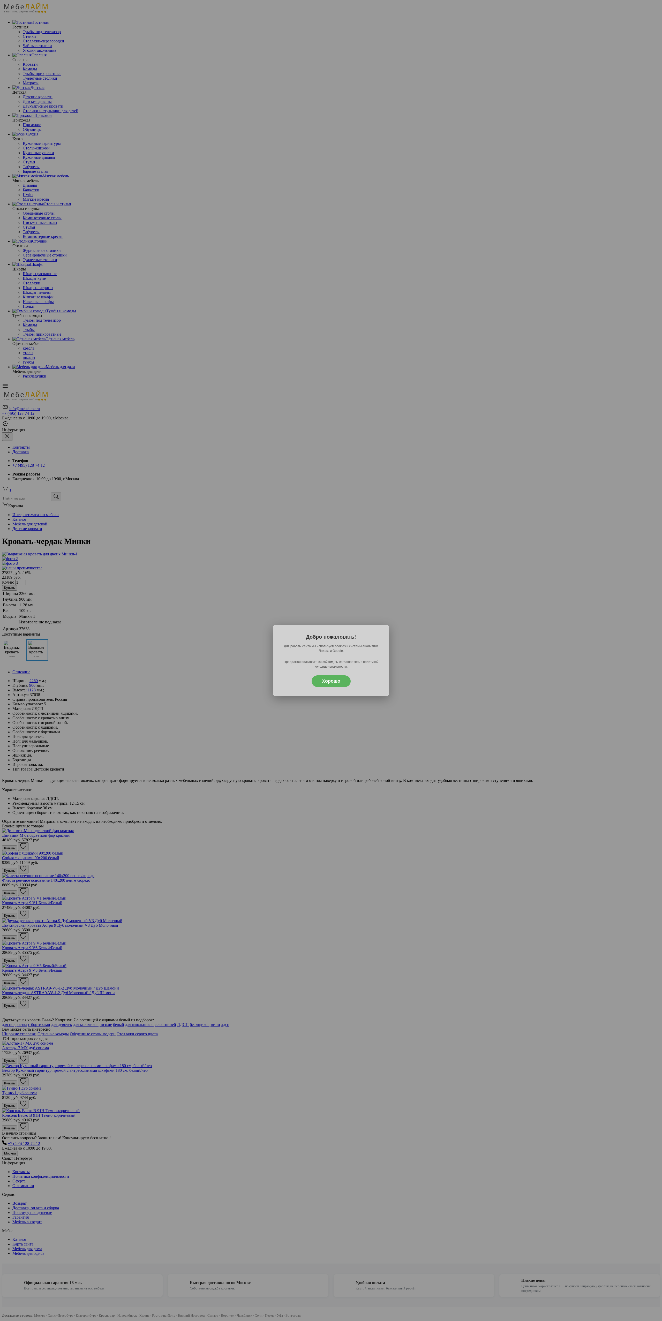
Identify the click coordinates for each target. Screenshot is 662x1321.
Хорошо (331, 681)
